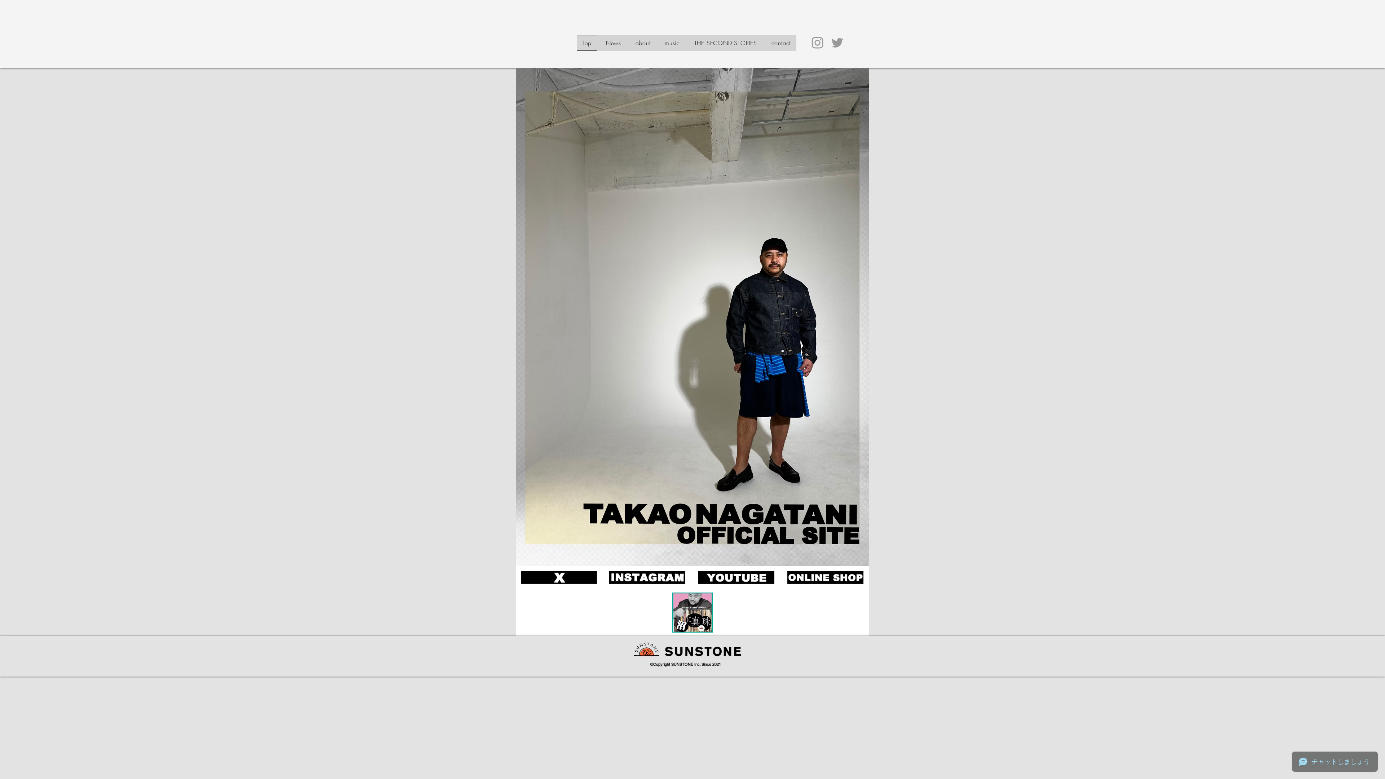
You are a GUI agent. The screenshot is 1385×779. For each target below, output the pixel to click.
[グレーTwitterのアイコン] (837, 42)
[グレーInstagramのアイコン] (817, 42)
